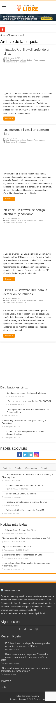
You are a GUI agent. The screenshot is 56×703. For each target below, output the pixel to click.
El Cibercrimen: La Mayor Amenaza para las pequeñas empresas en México (27, 644)
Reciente (7, 468)
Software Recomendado (36, 60)
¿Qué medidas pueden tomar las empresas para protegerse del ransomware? (25, 669)
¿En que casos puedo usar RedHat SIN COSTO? (29, 401)
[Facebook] (19, 454)
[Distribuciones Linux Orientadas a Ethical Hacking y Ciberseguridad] (3, 474)
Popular (18, 468)
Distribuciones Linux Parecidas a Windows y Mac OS (26, 538)
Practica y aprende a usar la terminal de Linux (26, 502)
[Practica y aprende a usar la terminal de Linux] (3, 502)
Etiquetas (45, 468)
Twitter (6, 681)
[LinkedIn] (30, 454)
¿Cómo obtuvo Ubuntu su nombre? (21, 494)
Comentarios (31, 468)
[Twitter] (25, 454)
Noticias (23, 60)
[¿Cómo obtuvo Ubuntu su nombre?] (3, 493)
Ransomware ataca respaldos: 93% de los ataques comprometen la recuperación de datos (24, 657)
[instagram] (36, 454)
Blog (7, 60)
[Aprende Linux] (28, 7)
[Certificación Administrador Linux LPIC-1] (3, 485)
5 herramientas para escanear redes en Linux (22, 555)
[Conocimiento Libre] (28, 17)
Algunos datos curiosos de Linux (16, 546)
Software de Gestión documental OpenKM (25, 510)
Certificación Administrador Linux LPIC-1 (25, 485)
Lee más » (9, 118)
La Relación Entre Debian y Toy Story (19, 530)
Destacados (14, 60)
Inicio (5, 35)
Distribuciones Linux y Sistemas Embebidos (26, 393)
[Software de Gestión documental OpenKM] (3, 510)
